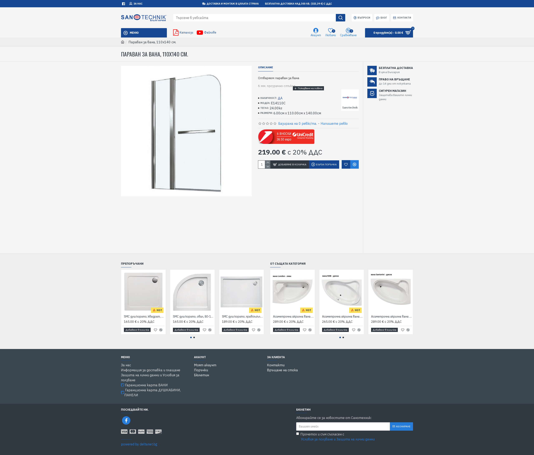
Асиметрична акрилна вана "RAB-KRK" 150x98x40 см (342, 316)
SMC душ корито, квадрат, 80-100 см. (144, 316)
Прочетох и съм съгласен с (337, 436)
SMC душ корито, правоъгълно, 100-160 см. (242, 316)
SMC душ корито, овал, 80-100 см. (193, 316)
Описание (265, 67)
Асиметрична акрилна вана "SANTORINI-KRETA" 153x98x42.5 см (391, 316)
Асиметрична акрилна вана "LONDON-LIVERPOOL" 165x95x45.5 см (293, 316)
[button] (191, 337)
